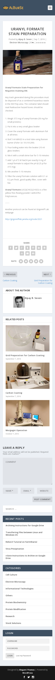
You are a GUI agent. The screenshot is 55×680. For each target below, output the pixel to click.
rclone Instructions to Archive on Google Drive (25, 556)
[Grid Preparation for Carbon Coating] (28, 338)
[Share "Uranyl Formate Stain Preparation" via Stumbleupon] (22, 253)
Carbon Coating (14, 392)
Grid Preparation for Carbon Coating (25, 355)
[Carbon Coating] (28, 376)
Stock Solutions (13, 623)
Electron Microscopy (19, 42)
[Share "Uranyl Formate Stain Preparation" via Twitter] (16, 248)
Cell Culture (11, 574)
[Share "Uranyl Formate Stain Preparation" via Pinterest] (33, 248)
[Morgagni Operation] (28, 413)
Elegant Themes (27, 669)
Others (9, 595)
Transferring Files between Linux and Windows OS (24, 533)
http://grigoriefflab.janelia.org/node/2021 (23, 219)
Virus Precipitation (15, 548)
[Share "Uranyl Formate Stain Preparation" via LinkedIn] (39, 248)
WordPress (27, 673)
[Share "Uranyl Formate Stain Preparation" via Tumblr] (27, 248)
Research (10, 616)
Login (10, 655)
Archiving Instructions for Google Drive (25, 525)
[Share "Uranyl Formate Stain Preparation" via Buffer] (44, 248)
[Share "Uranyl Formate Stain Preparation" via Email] (27, 253)
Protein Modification (16, 609)
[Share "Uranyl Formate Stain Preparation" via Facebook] (10, 248)
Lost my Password (23, 655)
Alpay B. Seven (25, 39)
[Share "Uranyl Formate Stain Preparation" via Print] (33, 253)
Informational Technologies (19, 588)
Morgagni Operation (16, 430)
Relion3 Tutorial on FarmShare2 (21, 542)
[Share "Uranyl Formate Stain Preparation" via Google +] (22, 248)
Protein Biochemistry (16, 602)
